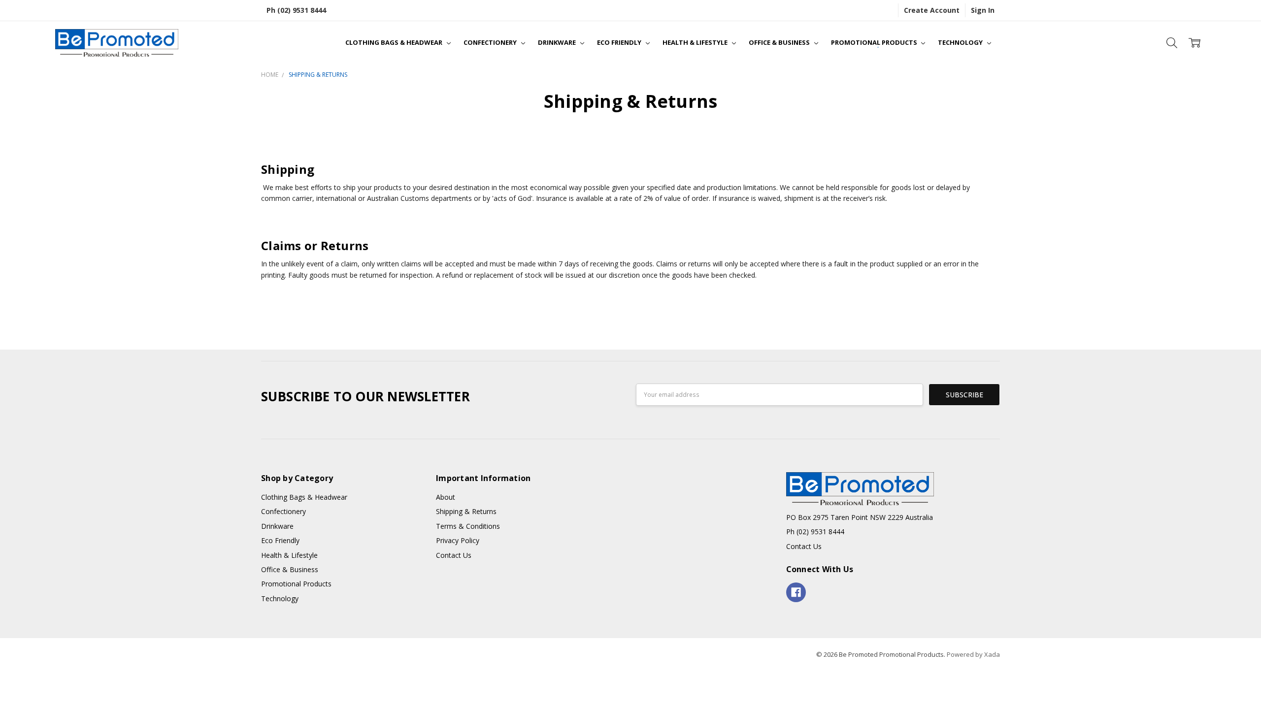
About (445, 497)
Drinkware (557, 42)
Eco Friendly (620, 42)
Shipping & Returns (466, 511)
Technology (961, 42)
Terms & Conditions (468, 526)
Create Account (932, 10)
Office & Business (780, 42)
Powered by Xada (973, 654)
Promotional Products (875, 42)
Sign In (983, 10)
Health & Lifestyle (696, 42)
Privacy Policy (457, 540)
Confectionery (491, 42)
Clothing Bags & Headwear (394, 42)
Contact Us (453, 555)
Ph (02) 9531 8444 (296, 10)
